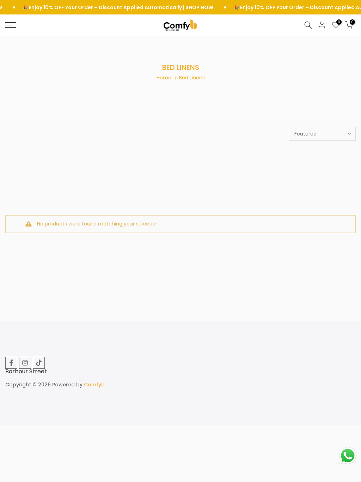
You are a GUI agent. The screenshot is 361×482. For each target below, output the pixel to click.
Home (164, 77)
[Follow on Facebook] (11, 363)
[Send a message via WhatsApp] (347, 455)
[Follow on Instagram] (25, 363)
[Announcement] (105, 7)
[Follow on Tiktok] (39, 363)
